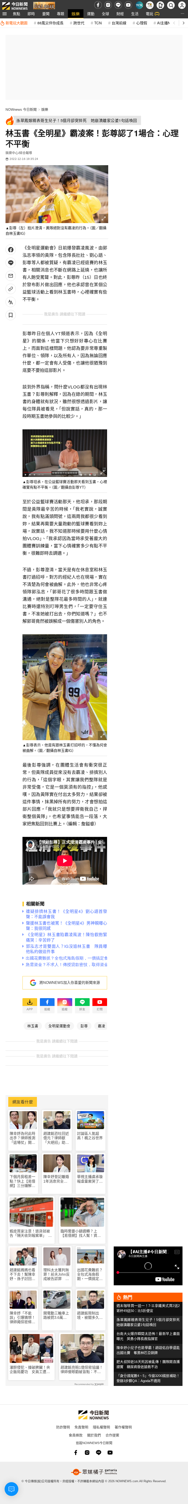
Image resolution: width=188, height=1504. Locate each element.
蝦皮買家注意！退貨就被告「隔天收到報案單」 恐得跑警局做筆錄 (31, 1233)
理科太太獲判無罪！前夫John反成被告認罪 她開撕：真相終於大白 (56, 1274)
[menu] (4, 13)
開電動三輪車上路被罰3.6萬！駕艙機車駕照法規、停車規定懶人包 (56, 1315)
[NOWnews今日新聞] (15, 5)
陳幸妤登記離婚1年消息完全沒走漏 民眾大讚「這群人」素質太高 (56, 1179)
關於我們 (94, 1435)
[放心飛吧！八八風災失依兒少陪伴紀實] (44, 6)
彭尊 (84, 1025)
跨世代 (78, 22)
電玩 (149, 13)
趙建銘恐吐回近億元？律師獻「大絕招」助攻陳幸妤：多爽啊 (56, 1138)
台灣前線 (119, 22)
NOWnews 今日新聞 (21, 109)
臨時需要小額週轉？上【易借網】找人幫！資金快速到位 (81, 1233)
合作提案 (112, 1435)
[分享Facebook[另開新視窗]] (11, 249)
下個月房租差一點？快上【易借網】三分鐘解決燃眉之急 (22, 1181)
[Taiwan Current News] (139, 5)
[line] (118, 5)
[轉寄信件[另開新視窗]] (11, 276)
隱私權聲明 (101, 1427)
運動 (90, 13)
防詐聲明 (63, 1427)
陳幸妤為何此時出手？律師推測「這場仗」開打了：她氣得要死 (22, 1138)
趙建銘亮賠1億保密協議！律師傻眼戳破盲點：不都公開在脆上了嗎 (82, 1369)
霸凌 (101, 1025)
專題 (60, 13)
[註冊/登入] (182, 5)
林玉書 (32, 1025)
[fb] (98, 5)
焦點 (16, 13)
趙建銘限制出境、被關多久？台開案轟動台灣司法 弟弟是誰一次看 (90, 1315)
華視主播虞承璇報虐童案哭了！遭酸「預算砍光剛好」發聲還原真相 (90, 1179)
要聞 (46, 13)
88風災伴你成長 (50, 22)
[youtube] (128, 5)
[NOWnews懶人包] (150, 5)
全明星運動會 (59, 1025)
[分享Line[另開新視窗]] (11, 263)
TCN (98, 22)
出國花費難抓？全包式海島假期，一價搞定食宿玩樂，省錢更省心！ (90, 1274)
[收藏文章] (11, 315)
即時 (31, 13)
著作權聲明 (123, 1427)
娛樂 (76, 14)
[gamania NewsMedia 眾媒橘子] (94, 1472)
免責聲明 (81, 1427)
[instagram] (108, 5)
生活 (134, 13)
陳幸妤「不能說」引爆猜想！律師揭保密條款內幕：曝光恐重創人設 (22, 1317)
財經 (120, 13)
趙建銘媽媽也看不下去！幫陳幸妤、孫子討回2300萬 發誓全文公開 (23, 1274)
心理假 (141, 22)
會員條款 (76, 1435)
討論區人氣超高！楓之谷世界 (90, 1136)
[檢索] (171, 5)
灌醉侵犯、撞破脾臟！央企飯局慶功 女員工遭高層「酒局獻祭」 (30, 1369)
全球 (105, 13)
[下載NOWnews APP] (160, 5)
